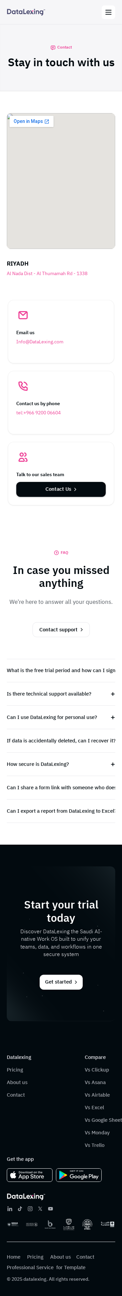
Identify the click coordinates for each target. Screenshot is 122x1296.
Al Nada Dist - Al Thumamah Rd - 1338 (47, 273)
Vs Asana (95, 1082)
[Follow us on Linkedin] (10, 1209)
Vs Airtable (97, 1095)
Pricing (15, 1070)
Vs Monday (97, 1132)
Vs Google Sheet (103, 1120)
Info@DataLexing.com (39, 341)
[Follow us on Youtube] (50, 1209)
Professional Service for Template (46, 1267)
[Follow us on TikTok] (20, 1209)
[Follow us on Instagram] (30, 1209)
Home (14, 1257)
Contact (16, 1095)
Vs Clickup (97, 1070)
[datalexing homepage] (26, 12)
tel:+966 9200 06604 (38, 412)
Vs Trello (94, 1145)
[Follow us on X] (40, 1209)
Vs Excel (94, 1107)
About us (17, 1082)
